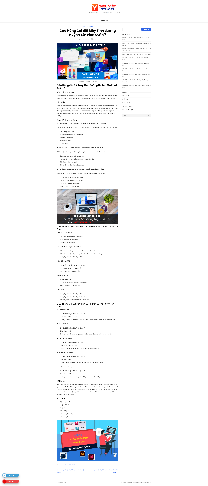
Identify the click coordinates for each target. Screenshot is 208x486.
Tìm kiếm (124, 27)
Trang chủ (104, 20)
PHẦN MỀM (125, 99)
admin (94, 39)
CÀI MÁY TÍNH (126, 96)
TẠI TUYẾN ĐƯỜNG (88, 26)
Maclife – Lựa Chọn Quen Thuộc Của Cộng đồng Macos (136, 54)
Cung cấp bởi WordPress (126, 482)
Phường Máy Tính (126, 103)
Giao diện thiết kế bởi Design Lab (142, 482)
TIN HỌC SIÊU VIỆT (127, 110)
